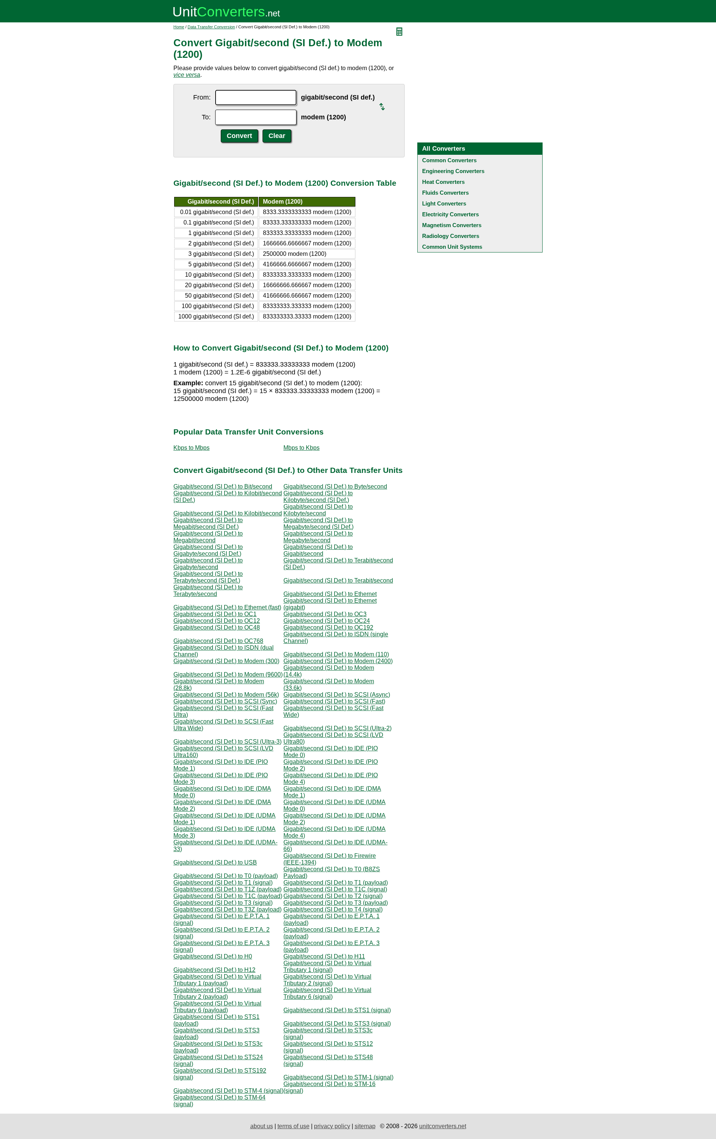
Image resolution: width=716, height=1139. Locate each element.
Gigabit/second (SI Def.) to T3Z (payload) (227, 909)
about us (261, 1126)
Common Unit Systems (452, 247)
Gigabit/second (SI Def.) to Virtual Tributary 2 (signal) (327, 979)
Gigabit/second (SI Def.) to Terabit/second (338, 580)
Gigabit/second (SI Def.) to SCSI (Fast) (334, 701)
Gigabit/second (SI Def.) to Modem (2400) (338, 661)
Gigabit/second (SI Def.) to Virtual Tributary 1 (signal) (327, 966)
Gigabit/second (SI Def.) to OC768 (218, 641)
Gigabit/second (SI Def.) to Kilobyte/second (318, 510)
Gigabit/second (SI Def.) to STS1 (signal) (337, 1010)
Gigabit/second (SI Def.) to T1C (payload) (227, 896)
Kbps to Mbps (191, 448)
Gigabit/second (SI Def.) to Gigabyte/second (208, 563)
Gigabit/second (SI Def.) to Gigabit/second (318, 550)
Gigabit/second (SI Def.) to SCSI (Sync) (225, 701)
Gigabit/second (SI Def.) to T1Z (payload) (227, 889)
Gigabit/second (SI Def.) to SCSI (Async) (336, 694)
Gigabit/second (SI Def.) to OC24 (326, 621)
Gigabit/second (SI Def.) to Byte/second (335, 486)
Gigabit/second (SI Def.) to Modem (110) (336, 654)
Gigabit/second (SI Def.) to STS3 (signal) (337, 1023)
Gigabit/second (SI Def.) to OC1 (215, 614)
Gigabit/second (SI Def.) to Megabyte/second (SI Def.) (318, 523)
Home (178, 27)
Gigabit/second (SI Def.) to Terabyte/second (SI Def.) (208, 577)
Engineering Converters (453, 171)
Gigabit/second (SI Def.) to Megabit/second (208, 536)
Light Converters (444, 203)
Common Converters (449, 160)
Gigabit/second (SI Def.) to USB (215, 862)
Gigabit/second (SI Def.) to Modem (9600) (228, 674)
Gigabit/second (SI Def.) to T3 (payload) (335, 903)
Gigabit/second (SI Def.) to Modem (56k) (226, 694)
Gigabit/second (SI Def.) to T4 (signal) (333, 909)
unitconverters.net (442, 1126)
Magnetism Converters (451, 225)
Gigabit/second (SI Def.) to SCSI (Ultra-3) (227, 741)
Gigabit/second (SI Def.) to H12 (214, 970)
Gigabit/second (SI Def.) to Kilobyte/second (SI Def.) (318, 496)
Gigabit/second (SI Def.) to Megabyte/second (318, 536)
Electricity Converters (450, 214)
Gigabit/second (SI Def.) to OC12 (216, 621)
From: (202, 97)
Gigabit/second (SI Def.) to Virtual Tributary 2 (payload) (217, 993)
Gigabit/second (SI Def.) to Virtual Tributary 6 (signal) (327, 993)
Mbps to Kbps (301, 448)
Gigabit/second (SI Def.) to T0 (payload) (225, 876)
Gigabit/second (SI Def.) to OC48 (216, 627)
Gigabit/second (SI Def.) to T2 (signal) (333, 896)
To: (206, 117)
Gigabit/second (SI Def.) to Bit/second (222, 486)
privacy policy (332, 1126)
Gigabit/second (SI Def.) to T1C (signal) (335, 889)
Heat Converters (443, 182)
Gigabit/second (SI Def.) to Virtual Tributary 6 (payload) (217, 1006)
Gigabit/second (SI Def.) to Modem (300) (226, 661)
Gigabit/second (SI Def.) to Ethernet (330, 594)
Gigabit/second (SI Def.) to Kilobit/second (227, 513)
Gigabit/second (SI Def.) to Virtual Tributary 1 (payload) (217, 979)
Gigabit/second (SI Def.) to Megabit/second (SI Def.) (208, 523)
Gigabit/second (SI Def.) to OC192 (328, 627)
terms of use (293, 1126)
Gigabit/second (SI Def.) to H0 (212, 956)
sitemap (365, 1126)
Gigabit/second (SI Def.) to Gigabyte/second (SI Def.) (208, 550)
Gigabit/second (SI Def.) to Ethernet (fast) (227, 607)
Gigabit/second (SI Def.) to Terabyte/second (208, 590)
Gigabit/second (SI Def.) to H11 (324, 956)
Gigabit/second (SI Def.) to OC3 (325, 614)
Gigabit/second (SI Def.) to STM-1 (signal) (338, 1077)
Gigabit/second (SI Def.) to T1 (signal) (223, 882)
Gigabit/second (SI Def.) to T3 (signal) (223, 903)
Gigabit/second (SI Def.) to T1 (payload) (335, 882)
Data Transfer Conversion (211, 27)
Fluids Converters (445, 192)
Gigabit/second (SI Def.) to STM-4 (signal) (228, 1091)
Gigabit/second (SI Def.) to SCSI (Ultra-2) (337, 728)
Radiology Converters (450, 236)
